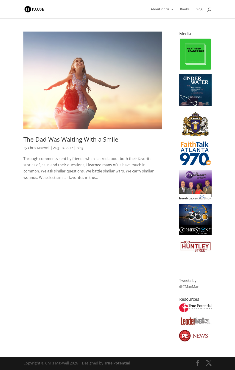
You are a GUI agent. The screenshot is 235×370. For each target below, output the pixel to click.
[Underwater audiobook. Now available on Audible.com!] (195, 105)
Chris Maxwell (39, 148)
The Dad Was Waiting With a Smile (70, 139)
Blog (199, 9)
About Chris (160, 9)
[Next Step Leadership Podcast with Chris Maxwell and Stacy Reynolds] (195, 68)
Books (185, 9)
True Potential (117, 363)
